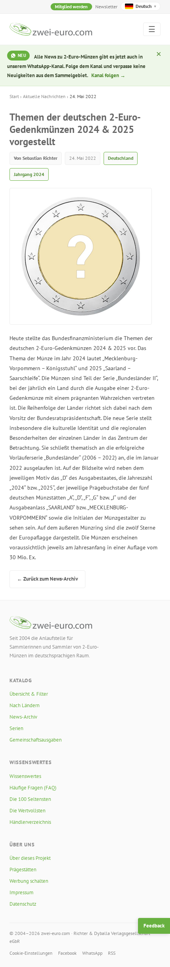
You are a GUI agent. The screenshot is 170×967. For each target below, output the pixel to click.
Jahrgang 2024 (29, 174)
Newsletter (106, 6)
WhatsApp (92, 953)
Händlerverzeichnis (30, 822)
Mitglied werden (71, 6)
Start (14, 96)
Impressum (21, 892)
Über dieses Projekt (30, 858)
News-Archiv (23, 716)
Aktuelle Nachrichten (44, 96)
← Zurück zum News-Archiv (47, 578)
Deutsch (146, 6)
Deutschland (120, 158)
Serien (16, 728)
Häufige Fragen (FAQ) (33, 787)
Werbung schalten (28, 881)
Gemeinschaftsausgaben (35, 739)
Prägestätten (22, 869)
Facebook (67, 953)
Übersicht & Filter (28, 694)
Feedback (154, 925)
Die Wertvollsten (27, 810)
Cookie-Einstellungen (31, 953)
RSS (111, 953)
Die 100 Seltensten (30, 799)
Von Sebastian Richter (35, 158)
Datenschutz (22, 904)
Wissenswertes (25, 776)
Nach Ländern (24, 705)
